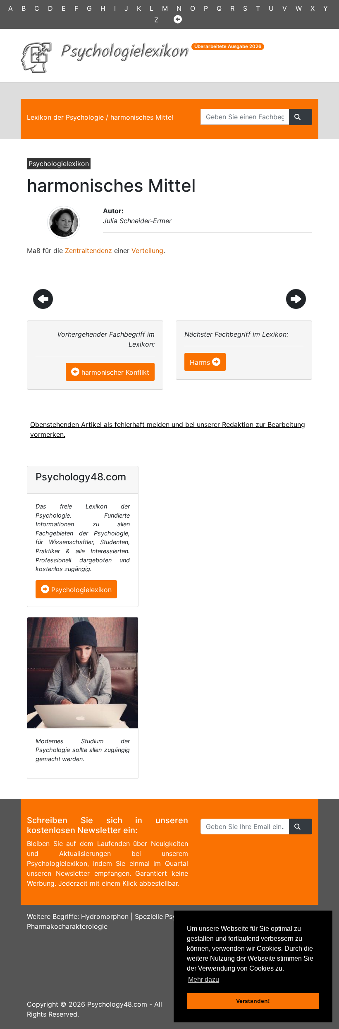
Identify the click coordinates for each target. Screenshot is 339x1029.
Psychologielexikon (80, 590)
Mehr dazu (203, 979)
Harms (200, 362)
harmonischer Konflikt (115, 372)
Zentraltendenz (88, 250)
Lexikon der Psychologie (65, 117)
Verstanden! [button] (253, 1001)
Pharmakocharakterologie (67, 926)
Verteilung (147, 250)
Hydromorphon (105, 916)
